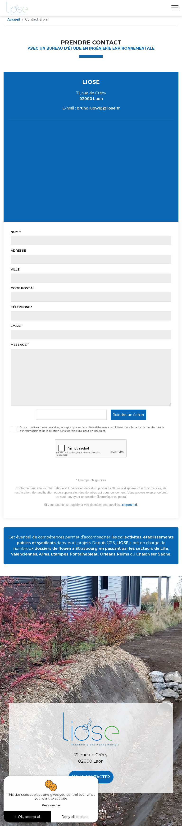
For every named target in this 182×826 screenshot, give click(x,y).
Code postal (23, 288)
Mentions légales (100, 816)
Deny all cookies (74, 817)
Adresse (18, 250)
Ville (15, 269)
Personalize (51, 805)
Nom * (16, 232)
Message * (20, 344)
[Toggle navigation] (175, 8)
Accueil (13, 19)
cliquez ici (129, 505)
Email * (17, 326)
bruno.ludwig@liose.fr (98, 108)
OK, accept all (29, 817)
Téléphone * (21, 307)
